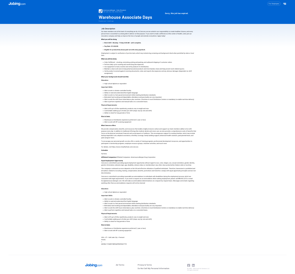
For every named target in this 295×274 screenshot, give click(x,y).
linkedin (193, 265)
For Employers (274, 4)
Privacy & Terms (145, 265)
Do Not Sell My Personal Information (153, 268)
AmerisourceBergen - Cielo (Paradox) (114, 10)
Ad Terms (120, 265)
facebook (188, 265)
